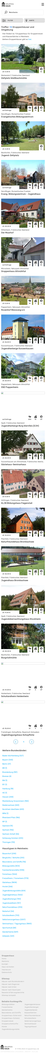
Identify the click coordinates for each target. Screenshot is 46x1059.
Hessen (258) (7, 797)
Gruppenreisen (7, 1021)
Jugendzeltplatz (31, 1010)
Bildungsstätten (8, 1004)
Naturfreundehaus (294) (12, 907)
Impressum (6, 970)
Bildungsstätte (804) (11, 866)
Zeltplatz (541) (8, 936)
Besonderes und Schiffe (11, 1013)
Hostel (4, 1026)
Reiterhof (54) (8, 911)
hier (29, 39)
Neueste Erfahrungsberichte (13, 992)
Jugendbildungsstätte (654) (13, 891)
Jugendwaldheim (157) (11, 903)
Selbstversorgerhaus (33, 1021)
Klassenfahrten (31, 1013)
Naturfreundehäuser (33, 1015)
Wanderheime (7, 1010)
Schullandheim (30, 1018)
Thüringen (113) (8, 842)
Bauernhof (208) (9, 854)
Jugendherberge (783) (11, 899)
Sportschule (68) (9, 928)
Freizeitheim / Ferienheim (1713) (15, 878)
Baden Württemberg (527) (13, 756)
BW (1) (4, 780)
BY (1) (4, 784)
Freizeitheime (7, 1007)
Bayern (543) (7, 760)
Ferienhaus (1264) (9, 874)
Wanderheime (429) (10, 932)
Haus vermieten (8, 967)
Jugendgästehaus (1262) (12, 895)
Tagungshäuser (31, 1026)
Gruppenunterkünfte (10, 1024)
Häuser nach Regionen (11, 984)
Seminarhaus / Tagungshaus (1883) (17, 924)
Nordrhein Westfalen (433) (13, 809)
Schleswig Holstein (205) (12, 838)
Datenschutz (7, 972)
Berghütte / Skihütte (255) (13, 858)
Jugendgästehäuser (32, 1004)
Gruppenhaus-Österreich (11, 1015)
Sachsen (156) (8, 830)
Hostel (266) (7, 886)
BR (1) (4, 768)
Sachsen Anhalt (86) (10, 834)
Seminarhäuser (30, 1024)
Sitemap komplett (9, 995)
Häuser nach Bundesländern (13, 981)
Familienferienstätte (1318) (13, 870)
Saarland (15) (7, 826)
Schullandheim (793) (10, 915)
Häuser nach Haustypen (11, 990)
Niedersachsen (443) (10, 805)
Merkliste (5, 961)
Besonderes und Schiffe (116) (14, 862)
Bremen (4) (6, 776)
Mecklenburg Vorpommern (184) (15, 801)
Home (4, 958)
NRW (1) (5, 813)
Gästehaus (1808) (9, 882)
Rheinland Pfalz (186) (11, 817)
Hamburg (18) (7, 789)
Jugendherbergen (32, 1007)
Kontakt (5, 964)
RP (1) (4, 822)
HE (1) (4, 793)
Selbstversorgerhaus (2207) (13, 919)
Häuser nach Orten (9, 987)
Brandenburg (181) (9, 772)
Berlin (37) (6, 764)
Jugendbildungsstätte (10, 1029)
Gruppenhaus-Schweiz (11, 1018)
